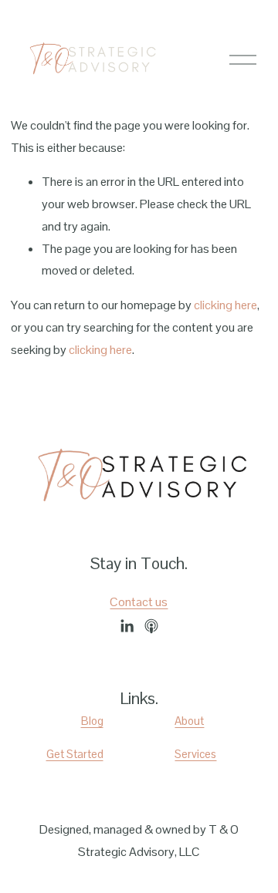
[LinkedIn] (126, 626)
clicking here (225, 305)
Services (195, 753)
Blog (92, 720)
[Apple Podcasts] (151, 626)
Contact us (139, 602)
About (189, 720)
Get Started (74, 753)
